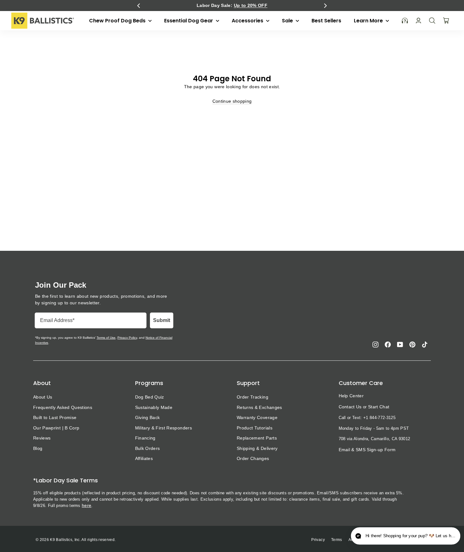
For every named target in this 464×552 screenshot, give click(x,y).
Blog (37, 448)
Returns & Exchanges (259, 407)
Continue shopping (232, 101)
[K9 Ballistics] (42, 21)
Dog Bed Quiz (149, 397)
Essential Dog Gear (189, 20)
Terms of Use (106, 337)
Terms (336, 540)
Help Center (351, 395)
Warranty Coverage (257, 417)
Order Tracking (252, 397)
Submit (161, 320)
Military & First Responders (163, 427)
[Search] (432, 20)
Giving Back (147, 417)
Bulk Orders (147, 448)
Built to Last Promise (54, 417)
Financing (145, 437)
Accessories (248, 20)
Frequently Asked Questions (62, 407)
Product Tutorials (254, 427)
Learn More (369, 20)
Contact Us (350, 406)
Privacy (317, 540)
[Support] (405, 20)
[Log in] (418, 20)
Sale (288, 20)
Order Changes (253, 458)
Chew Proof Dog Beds (118, 20)
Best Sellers (326, 20)
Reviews (42, 437)
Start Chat (378, 406)
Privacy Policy (127, 337)
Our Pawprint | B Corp (56, 427)
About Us (42, 397)
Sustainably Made (154, 407)
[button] (138, 5)
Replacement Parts (257, 437)
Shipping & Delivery (257, 448)
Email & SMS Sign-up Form (367, 449)
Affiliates (144, 458)
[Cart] (446, 20)
